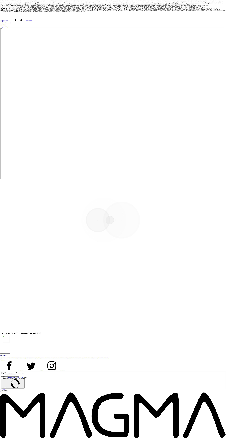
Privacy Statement (20, 377)
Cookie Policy (3, 389)
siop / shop (2, 25)
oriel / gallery (2, 23)
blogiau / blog (3, 24)
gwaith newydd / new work (5, 22)
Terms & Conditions (11, 377)
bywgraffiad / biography (4, 27)
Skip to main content (4, 20)
